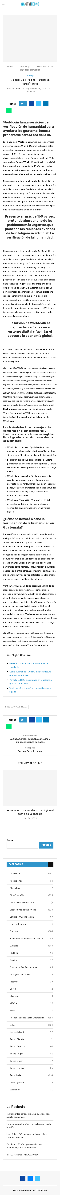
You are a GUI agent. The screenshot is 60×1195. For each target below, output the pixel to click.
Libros (31, 988)
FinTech (31, 952)
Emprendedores (31, 924)
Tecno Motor (31, 1060)
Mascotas (31, 996)
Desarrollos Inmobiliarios (31, 902)
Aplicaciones (31, 880)
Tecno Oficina (31, 1068)
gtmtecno (15, 88)
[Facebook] (22, 1178)
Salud (31, 1024)
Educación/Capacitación (31, 916)
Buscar (10, 840)
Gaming (31, 960)
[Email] (30, 1178)
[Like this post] (24, 103)
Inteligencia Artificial (16, 707)
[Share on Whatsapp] (9, 110)
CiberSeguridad (31, 895)
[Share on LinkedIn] (45, 103)
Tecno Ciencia (31, 1039)
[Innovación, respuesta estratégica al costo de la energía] (30, 788)
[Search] (56, 4)
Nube (31, 1010)
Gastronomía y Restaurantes (31, 967)
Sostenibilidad (31, 1032)
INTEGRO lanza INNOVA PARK (22, 1154)
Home (9, 66)
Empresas (31, 931)
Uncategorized (31, 1082)
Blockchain (31, 888)
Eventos (31, 945)
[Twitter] (37, 1178)
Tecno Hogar (31, 1053)
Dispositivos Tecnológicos (31, 909)
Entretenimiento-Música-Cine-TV (31, 938)
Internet (31, 981)
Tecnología (25, 66)
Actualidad (31, 873)
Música (31, 1003)
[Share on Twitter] (38, 103)
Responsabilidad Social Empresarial (31, 1017)
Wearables (31, 1089)
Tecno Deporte (31, 1046)
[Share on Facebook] (31, 103)
